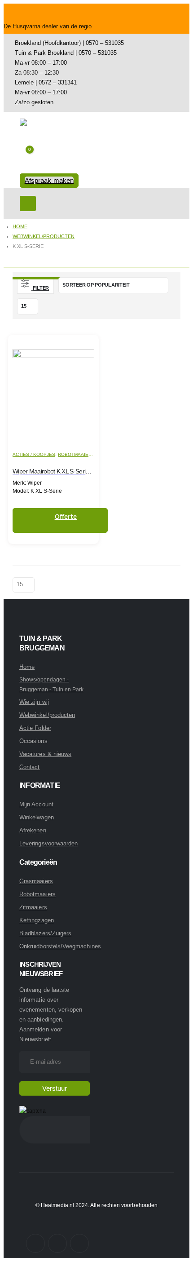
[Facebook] (35, 1243)
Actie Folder (35, 728)
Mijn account (36, 804)
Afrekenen (32, 830)
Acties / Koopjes (34, 454)
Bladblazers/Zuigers (45, 933)
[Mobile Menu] (28, 203)
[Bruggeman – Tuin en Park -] (44, 131)
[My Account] (27, 168)
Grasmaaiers (36, 881)
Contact (29, 767)
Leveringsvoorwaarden (48, 843)
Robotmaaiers (76, 454)
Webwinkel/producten (47, 715)
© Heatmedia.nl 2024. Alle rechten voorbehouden (96, 1205)
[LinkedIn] (79, 1243)
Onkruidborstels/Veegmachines (60, 946)
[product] (53, 390)
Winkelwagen (36, 817)
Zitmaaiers (33, 907)
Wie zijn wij (34, 702)
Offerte (66, 516)
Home (27, 666)
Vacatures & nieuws (45, 754)
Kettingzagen (36, 920)
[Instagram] (57, 1243)
